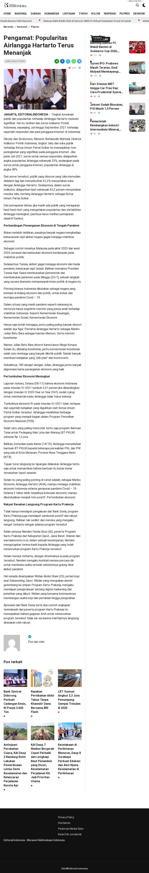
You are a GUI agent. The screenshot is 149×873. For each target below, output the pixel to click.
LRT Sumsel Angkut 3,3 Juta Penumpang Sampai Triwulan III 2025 (69, 700)
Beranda (8, 26)
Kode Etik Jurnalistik (70, 834)
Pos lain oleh (36, 642)
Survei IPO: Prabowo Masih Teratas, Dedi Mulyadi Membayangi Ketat (104, 68)
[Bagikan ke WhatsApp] (73, 61)
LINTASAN (69, 13)
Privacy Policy (66, 817)
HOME (7, 13)
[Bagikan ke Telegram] (79, 61)
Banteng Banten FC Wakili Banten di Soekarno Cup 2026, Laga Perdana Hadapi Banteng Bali (104, 47)
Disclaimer (64, 822)
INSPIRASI (110, 13)
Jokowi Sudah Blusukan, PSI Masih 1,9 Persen (106, 106)
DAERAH (36, 13)
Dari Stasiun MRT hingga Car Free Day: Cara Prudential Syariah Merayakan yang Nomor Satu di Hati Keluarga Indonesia (106, 88)
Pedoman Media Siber (71, 828)
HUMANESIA (51, 13)
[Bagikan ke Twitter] (68, 61)
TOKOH (83, 13)
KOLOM (95, 13)
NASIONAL (21, 13)
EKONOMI (139, 13)
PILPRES (125, 13)
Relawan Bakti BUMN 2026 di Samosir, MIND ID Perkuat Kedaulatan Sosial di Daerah (73, 21)
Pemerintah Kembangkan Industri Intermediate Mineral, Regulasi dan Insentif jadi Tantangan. (104, 126)
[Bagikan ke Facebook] (62, 61)
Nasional (22, 26)
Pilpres (35, 26)
